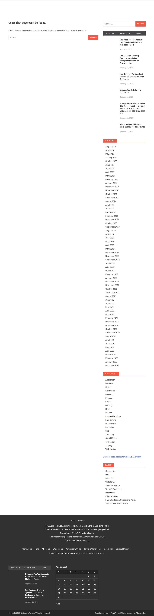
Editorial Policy (111, 496)
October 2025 (111, 161)
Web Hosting (110, 449)
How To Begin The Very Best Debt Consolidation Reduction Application (132, 76)
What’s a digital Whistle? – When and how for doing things (132, 125)
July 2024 (109, 205)
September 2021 (112, 293)
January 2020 (111, 362)
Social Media (111, 438)
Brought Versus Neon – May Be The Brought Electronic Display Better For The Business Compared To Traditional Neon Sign (132, 108)
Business (109, 383)
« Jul (58, 604)
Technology (110, 442)
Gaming (108, 405)
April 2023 (109, 245)
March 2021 (110, 315)
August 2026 (110, 147)
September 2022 (112, 260)
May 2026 (109, 154)
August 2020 (110, 336)
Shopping (109, 435)
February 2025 (111, 179)
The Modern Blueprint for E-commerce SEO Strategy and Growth (77, 537)
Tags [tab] (138, 33)
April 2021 (109, 311)
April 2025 (109, 172)
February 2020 (111, 358)
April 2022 (109, 267)
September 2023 (112, 227)
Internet (108, 413)
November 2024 (112, 190)
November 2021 (112, 285)
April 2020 (109, 351)
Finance (108, 398)
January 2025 (111, 183)
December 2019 (112, 366)
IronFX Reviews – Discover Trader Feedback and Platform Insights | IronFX (77, 529)
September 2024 (112, 198)
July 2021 (109, 300)
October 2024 (111, 194)
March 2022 (110, 271)
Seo (107, 431)
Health (108, 409)
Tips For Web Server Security (77, 540)
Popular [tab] (110, 33)
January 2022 (111, 278)
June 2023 (109, 238)
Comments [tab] (124, 33)
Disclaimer (110, 493)
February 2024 (111, 216)
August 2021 (110, 296)
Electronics (110, 391)
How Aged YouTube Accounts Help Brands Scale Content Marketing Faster (132, 42)
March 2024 (110, 212)
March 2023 (110, 249)
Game (108, 402)
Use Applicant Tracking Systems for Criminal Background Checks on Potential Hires (129, 59)
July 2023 (109, 234)
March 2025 (110, 176)
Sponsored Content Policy (116, 504)
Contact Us (110, 471)
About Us (109, 478)
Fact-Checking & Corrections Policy (120, 500)
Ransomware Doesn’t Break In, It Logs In (77, 533)
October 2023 (111, 223)
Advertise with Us (112, 486)
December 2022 (112, 252)
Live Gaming (110, 420)
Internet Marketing (113, 416)
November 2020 (112, 325)
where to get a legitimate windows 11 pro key (122, 457)
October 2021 (111, 289)
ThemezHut (140, 613)
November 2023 (112, 220)
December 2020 (112, 322)
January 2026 (111, 158)
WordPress (115, 613)
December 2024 (112, 187)
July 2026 (109, 150)
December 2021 (112, 282)
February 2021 (111, 318)
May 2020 (109, 347)
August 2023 (110, 231)
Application (110, 380)
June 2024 (109, 209)
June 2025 (109, 169)
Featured (109, 394)
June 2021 (109, 303)
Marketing (109, 427)
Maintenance (110, 424)
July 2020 (109, 340)
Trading (108, 446)
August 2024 (110, 201)
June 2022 (109, 263)
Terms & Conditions (113, 489)
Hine (107, 475)
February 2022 (111, 274)
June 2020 (109, 344)
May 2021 (109, 307)
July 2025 (109, 165)
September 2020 (112, 333)
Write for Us (110, 482)
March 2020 (110, 355)
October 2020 (111, 329)
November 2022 (112, 256)
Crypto (108, 387)
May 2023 (109, 242)
